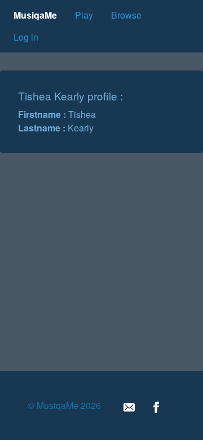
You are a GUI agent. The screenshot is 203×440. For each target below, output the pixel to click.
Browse (126, 14)
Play (84, 14)
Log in (26, 36)
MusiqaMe (35, 14)
